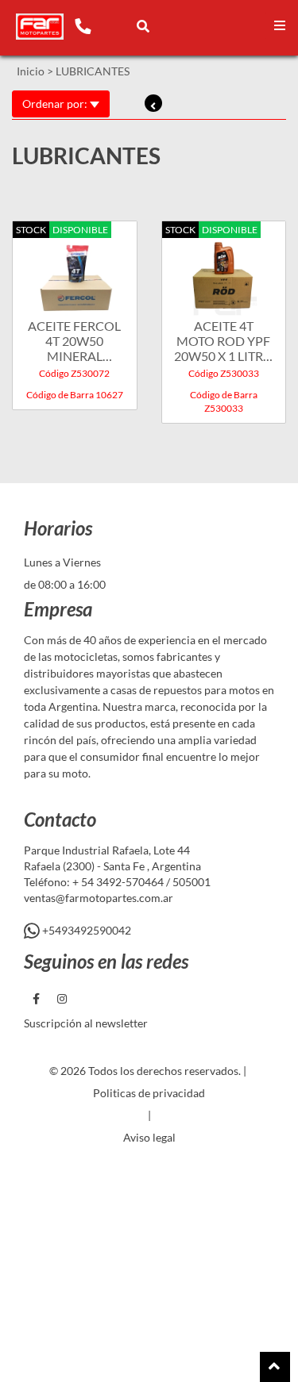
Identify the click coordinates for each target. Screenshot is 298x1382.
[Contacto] (83, 25)
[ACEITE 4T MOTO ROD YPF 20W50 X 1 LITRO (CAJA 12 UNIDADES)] (224, 270)
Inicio (31, 71)
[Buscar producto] (143, 25)
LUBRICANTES (93, 71)
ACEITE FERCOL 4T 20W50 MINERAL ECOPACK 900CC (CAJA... (74, 341)
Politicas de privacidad (149, 1093)
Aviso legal (149, 1137)
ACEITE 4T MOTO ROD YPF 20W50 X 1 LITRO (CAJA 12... (223, 341)
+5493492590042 (85, 930)
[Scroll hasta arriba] (275, 1367)
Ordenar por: (56, 103)
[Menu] (279, 26)
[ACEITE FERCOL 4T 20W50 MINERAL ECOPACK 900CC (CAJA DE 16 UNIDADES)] (75, 270)
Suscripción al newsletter (86, 1023)
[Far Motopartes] (40, 26)
